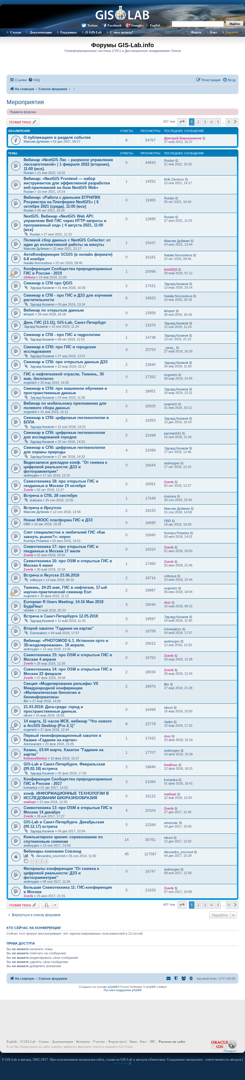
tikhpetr (29, 314)
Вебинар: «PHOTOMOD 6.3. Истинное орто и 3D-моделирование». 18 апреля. (66, 642)
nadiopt (30, 802)
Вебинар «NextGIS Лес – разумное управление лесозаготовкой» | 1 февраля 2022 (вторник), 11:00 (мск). (68, 164)
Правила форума (23, 112)
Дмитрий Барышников (182, 138)
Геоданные (68, 32)
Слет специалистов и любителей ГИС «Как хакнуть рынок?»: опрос (64, 534)
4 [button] (211, 121)
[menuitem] (34, 80)
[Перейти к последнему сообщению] (204, 138)
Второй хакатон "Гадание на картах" (59, 628)
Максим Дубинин (36, 141)
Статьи (15, 32)
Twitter (92, 25)
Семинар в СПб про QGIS (48, 283)
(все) (123, 1041)
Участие (99, 1041)
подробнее (121, 1063)
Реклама (232, 32)
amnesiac (171, 823)
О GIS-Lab (93, 32)
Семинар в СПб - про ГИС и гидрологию (62, 334)
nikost (28, 715)
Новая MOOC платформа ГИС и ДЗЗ (58, 520)
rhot (167, 602)
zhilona (29, 277)
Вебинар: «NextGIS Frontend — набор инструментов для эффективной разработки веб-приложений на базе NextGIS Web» (67, 183)
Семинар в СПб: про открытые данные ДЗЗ (66, 362)
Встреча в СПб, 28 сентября (50, 495)
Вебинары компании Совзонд (52, 851)
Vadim (168, 722)
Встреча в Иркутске (42, 508)
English (155, 25)
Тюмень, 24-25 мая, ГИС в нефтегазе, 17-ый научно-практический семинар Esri (65, 589)
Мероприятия (25, 102)
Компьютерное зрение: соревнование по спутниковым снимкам (63, 839)
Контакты (83, 1041)
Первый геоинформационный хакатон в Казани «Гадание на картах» (62, 737)
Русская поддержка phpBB (123, 990)
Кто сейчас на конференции (34, 928)
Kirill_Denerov (174, 179)
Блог (213, 32)
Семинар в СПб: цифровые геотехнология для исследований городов (64, 434)
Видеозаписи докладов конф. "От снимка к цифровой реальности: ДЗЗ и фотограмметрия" (65, 467)
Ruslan (29, 173)
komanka (30, 787)
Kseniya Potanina (36, 541)
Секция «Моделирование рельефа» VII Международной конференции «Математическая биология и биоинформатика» (61, 690)
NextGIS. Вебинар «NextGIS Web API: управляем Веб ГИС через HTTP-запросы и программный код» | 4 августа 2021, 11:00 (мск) (65, 223)
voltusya (36, 580)
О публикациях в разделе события (57, 137)
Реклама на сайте (172, 1041)
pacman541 (172, 433)
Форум (196, 32)
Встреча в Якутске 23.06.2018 (51, 575)
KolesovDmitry (35, 758)
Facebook (115, 25)
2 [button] (198, 121)
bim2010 (170, 269)
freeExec (170, 765)
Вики (133, 1041)
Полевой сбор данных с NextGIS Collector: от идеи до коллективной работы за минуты (67, 242)
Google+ (137, 25)
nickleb (29, 610)
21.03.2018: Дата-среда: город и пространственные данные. (53, 709)
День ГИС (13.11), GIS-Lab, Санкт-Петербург (65, 322)
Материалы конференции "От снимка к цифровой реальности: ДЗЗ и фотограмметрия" (61, 873)
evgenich (30, 382)
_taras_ (169, 347)
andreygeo (31, 475)
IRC (152, 1041)
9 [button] (229, 121)
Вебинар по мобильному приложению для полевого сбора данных (65, 405)
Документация (41, 32)
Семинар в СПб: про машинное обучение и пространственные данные (65, 390)
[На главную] (122, 13)
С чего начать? (121, 32)
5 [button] (218, 121)
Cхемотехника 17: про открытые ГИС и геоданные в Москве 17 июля (61, 548)
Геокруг (230, 1051)
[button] (181, 121)
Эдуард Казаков (42, 287)
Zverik (28, 490)
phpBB (112, 986)
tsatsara (36, 500)
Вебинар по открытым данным (54, 310)
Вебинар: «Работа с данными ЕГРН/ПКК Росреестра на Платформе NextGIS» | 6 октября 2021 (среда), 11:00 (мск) (62, 202)
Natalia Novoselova (38, 263)
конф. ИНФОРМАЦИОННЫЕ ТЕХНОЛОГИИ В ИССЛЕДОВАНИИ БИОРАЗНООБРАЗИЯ (66, 795)
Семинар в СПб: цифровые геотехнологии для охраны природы (64, 449)
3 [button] (205, 121)
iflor (26, 701)
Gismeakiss (38, 633)
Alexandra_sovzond (50, 856)
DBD (27, 524)
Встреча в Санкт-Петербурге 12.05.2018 (61, 616)
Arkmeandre (33, 744)
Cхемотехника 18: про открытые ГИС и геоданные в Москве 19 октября (61, 483)
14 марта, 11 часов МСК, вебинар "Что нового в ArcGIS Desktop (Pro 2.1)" (68, 723)
